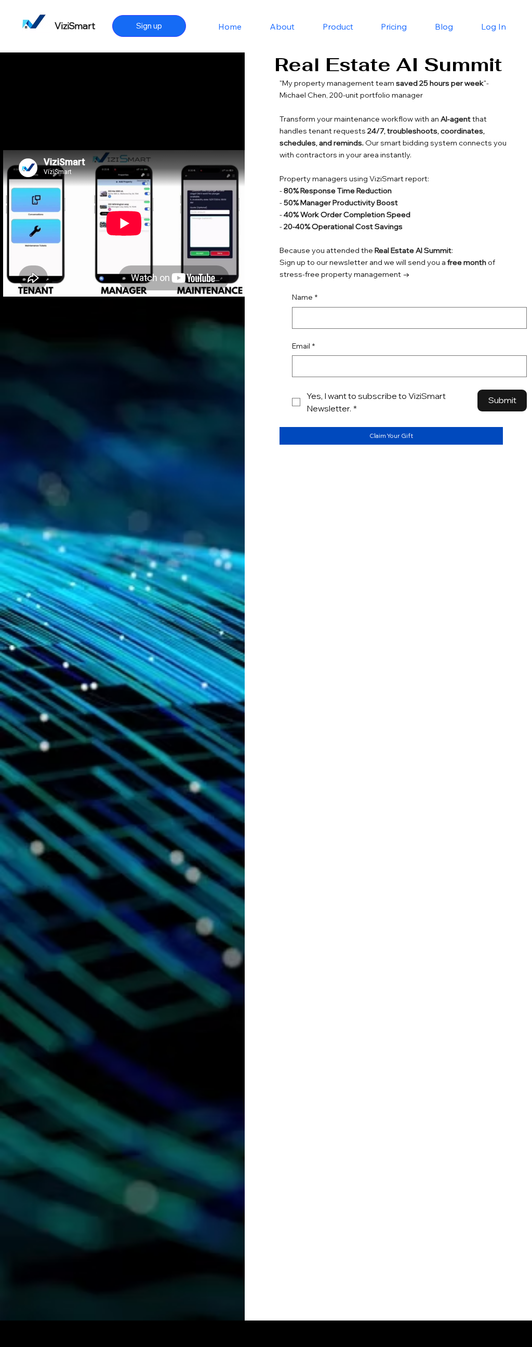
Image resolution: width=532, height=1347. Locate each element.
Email (303, 346)
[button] (391, 435)
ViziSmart (75, 25)
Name (304, 297)
